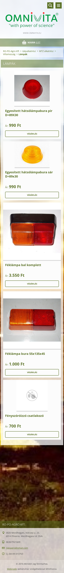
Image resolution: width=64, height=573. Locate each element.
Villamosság (9, 54)
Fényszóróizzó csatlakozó (24, 416)
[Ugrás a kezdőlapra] (32, 15)
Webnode (12, 568)
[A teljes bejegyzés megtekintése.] (32, 89)
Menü (58, 5)
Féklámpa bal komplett (23, 265)
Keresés (50, 5)
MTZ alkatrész (46, 51)
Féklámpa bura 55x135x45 (25, 354)
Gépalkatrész (29, 51)
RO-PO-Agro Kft (11, 51)
